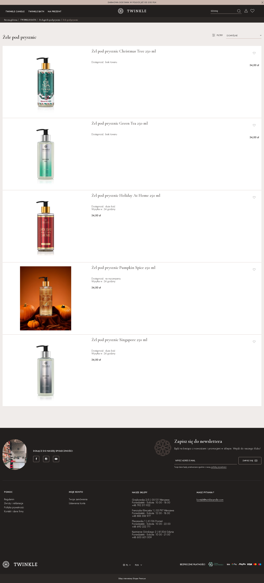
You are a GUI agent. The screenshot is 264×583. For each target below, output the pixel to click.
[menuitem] (15, 11)
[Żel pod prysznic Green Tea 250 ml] (45, 154)
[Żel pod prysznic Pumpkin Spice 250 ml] (45, 298)
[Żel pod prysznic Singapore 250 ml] (45, 370)
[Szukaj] (239, 11)
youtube (56, 459)
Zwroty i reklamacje (13, 503)
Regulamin (9, 499)
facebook (36, 459)
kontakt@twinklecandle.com (210, 500)
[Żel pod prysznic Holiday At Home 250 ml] (45, 226)
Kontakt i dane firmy (14, 511)
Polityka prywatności (14, 507)
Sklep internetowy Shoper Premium (132, 578)
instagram (46, 459)
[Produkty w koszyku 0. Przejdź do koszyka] (258, 11)
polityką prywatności (219, 467)
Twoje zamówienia (78, 499)
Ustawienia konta (77, 503)
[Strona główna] (132, 11)
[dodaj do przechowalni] (254, 53)
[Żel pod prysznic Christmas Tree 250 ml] (45, 82)
